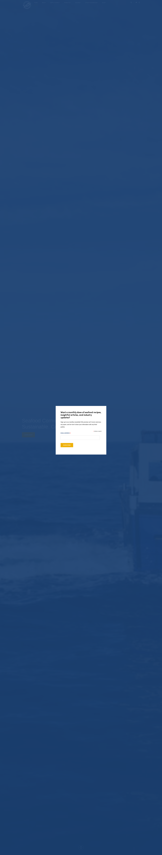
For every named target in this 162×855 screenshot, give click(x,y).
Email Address (66, 433)
